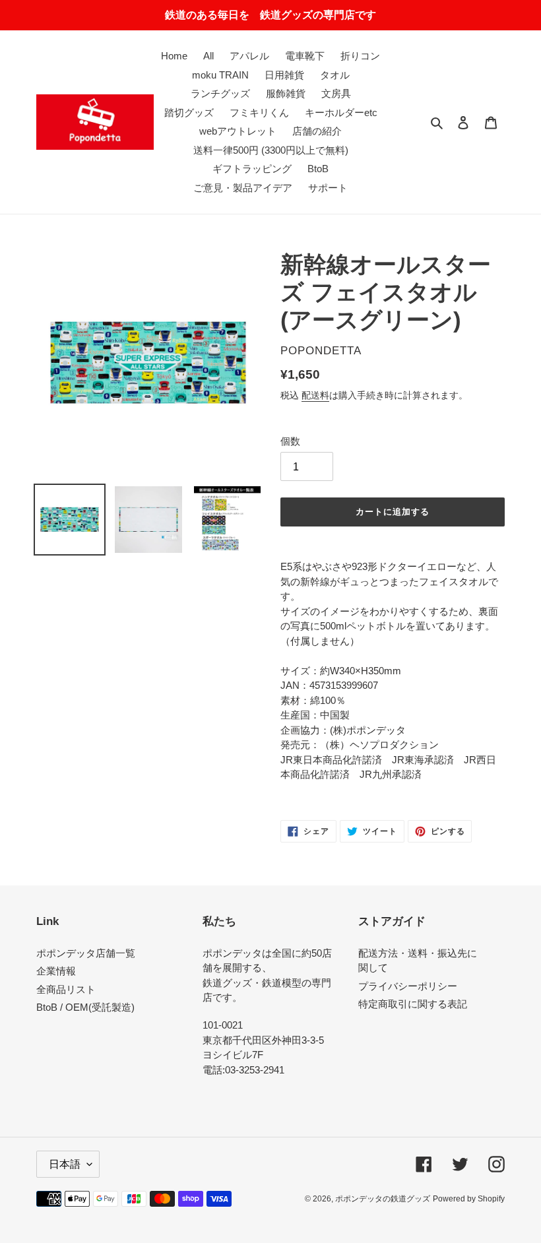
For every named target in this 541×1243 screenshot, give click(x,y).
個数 (290, 441)
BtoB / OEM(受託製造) (85, 1007)
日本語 (64, 1164)
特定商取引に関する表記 (412, 1003)
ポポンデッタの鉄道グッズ (382, 1198)
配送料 (315, 395)
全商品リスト (66, 989)
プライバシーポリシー (407, 986)
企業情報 (56, 970)
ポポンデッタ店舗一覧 (85, 953)
